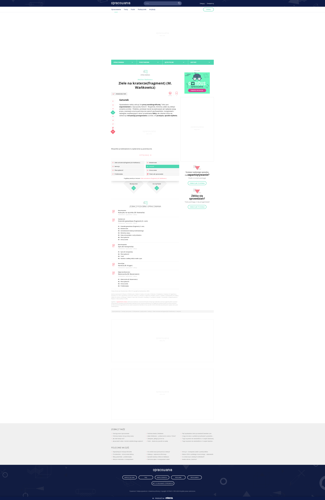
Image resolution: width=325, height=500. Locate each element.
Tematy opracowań (126, 311)
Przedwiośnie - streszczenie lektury (123, 454)
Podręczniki (142, 9)
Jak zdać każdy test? (118, 438)
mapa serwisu (162, 477)
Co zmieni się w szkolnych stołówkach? (193, 457)
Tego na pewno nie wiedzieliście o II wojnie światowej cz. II (198, 441)
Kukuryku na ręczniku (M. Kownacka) (131, 212)
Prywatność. (132, 491)
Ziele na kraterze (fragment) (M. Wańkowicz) (153, 178)
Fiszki (133, 9)
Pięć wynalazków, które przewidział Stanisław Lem (196, 433)
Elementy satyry (125, 233)
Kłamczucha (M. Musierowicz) (128, 274)
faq (145, 477)
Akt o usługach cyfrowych (163, 483)
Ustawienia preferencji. (154, 491)
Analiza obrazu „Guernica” (189, 459)
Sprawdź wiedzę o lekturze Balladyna (158, 457)
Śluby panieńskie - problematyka (122, 457)
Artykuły (152, 9)
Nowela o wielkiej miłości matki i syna (131, 258)
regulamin (195, 477)
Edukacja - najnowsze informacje (156, 454)
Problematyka (125, 286)
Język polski (144, 311)
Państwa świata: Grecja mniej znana (123, 436)
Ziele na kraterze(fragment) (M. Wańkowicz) (164, 311)
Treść (122, 256)
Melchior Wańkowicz (145, 80)
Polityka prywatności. (142, 491)
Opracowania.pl (116, 311)
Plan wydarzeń (125, 237)
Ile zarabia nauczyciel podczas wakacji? (158, 452)
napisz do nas (129, 477)
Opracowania (116, 9)
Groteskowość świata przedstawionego (132, 231)
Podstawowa (136, 311)
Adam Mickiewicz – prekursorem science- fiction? (161, 436)
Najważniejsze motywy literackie (122, 452)
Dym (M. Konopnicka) (125, 247)
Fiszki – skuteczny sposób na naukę (157, 441)
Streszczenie (124, 239)
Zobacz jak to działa (197, 183)
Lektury (150, 311)
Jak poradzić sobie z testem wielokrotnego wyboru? (128, 441)
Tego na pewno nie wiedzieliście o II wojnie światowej (198, 438)
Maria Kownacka (122, 210)
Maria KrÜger (121, 263)
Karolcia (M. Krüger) (125, 265)
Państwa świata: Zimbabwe (155, 433)
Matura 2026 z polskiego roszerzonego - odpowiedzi (197, 454)
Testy (126, 9)
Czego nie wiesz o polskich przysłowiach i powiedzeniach (198, 436)
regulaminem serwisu (121, 302)
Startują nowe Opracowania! (121, 433)
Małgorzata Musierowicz (124, 272)
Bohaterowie (124, 228)
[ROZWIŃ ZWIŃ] (112, 131)
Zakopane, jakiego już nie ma (155, 438)
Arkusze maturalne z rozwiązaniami (123, 459)
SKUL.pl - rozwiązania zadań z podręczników (195, 452)
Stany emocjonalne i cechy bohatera (131, 235)
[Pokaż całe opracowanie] (112, 127)
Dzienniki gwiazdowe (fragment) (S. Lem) (133, 221)
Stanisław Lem (121, 219)
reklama (178, 477)
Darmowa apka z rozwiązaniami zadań (158, 459)
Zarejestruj (210, 3)
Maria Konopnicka (122, 244)
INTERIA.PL (170, 491)
